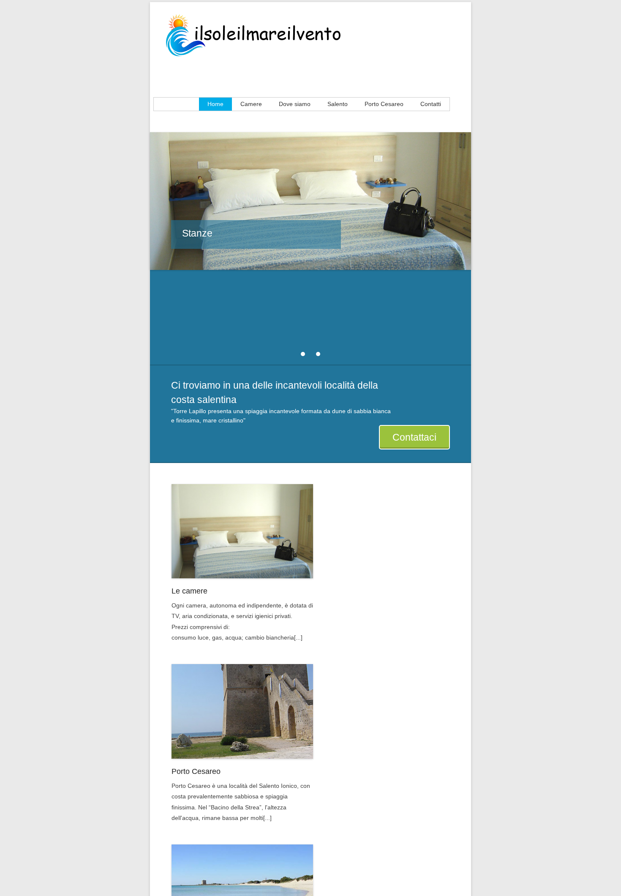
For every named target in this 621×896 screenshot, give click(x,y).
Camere (251, 104)
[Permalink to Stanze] (310, 201)
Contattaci (414, 437)
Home (215, 104)
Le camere (189, 591)
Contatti (430, 104)
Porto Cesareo (384, 104)
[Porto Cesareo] (242, 711)
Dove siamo (294, 104)
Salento (337, 104)
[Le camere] (242, 531)
